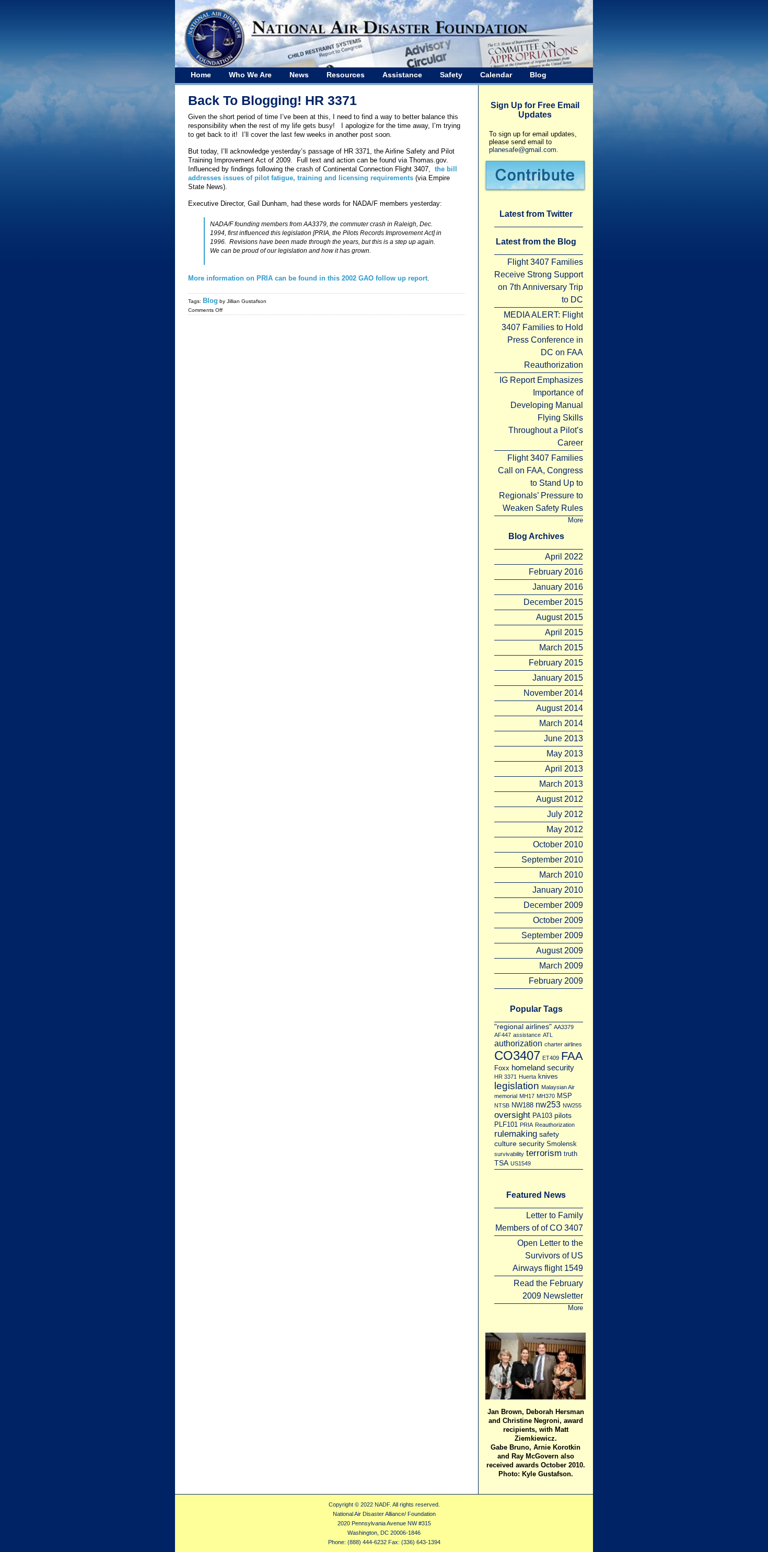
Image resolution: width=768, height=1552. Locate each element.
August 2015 (559, 617)
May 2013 (564, 753)
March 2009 (561, 965)
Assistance (402, 75)
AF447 (502, 1035)
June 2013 (563, 738)
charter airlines (563, 1044)
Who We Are (250, 75)
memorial (505, 1096)
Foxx (501, 1068)
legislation (516, 1085)
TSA (501, 1163)
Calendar (496, 75)
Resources (346, 75)
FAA (572, 1056)
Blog (538, 75)
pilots (563, 1115)
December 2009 (553, 905)
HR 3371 (505, 1076)
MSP (564, 1096)
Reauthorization (555, 1125)
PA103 (542, 1115)
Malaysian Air (558, 1087)
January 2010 (557, 889)
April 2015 (564, 632)
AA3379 (564, 1027)
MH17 (526, 1096)
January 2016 (557, 586)
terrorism (544, 1153)
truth (570, 1154)
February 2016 (556, 571)
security (531, 1143)
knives (548, 1076)
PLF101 (506, 1124)
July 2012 (565, 814)
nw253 (548, 1104)
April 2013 (564, 768)
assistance (527, 1035)
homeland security (542, 1067)
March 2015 (561, 647)
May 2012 (564, 829)
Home (201, 75)
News (299, 75)
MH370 (546, 1096)
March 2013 (561, 783)
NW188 (522, 1105)
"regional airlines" (523, 1026)
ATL (548, 1035)
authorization (518, 1043)
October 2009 (558, 920)
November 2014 (553, 693)
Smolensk (561, 1144)
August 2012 (559, 799)
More (575, 520)
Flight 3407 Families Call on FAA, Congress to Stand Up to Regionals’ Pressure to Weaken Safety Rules (540, 482)
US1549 (520, 1163)
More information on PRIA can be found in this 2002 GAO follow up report (307, 278)
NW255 (572, 1105)
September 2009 (552, 935)
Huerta (527, 1076)
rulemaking (515, 1133)
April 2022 (564, 556)
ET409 (550, 1058)
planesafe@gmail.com (522, 150)
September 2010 (552, 859)
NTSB (501, 1105)
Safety (451, 75)
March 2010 (561, 874)
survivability (509, 1154)
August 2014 (559, 708)
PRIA (526, 1125)
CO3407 (517, 1055)
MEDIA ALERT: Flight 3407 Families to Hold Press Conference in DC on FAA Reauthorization (542, 339)
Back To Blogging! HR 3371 (272, 100)
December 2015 (553, 602)
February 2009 (556, 980)
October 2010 (558, 844)
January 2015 (557, 677)
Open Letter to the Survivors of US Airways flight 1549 (548, 1256)
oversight (512, 1115)
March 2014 (561, 723)
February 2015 (556, 662)
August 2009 (559, 950)
